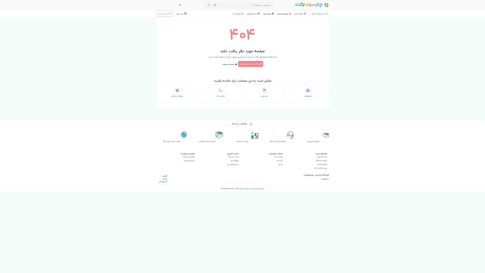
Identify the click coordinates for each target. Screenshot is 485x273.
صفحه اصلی (298, 13)
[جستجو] (209, 5)
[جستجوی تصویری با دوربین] (215, 5)
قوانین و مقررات (188, 156)
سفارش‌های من (233, 164)
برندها (280, 164)
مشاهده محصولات (228, 64)
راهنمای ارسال (322, 164)
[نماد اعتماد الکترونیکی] (162, 179)
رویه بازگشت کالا (320, 168)
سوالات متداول (321, 160)
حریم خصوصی (189, 160)
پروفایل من (234, 160)
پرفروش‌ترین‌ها (282, 13)
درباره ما (280, 160)
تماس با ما (237, 13)
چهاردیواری (267, 13)
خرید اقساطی (252, 13)
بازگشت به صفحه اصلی (249, 64)
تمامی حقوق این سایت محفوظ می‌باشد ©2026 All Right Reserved (243, 188)
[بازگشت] (180, 5)
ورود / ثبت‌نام (233, 156)
